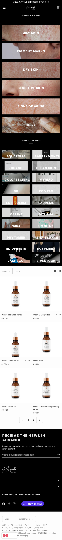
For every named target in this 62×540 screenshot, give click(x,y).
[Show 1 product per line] (54, 271)
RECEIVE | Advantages (39, 530)
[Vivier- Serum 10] (15, 385)
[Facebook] (3, 504)
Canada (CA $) (24, 519)
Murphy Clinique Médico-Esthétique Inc (20, 525)
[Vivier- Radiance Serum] (15, 294)
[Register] (57, 454)
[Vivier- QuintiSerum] (15, 339)
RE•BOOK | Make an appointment (15, 530)
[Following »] (39, 420)
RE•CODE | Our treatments (12, 528)
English (8, 519)
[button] (31, 480)
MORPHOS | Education (47, 533)
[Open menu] (6, 7)
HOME (44, 525)
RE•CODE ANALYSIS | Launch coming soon (19, 533)
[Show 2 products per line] (59, 271)
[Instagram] (14, 504)
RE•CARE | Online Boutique (36, 528)
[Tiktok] (9, 504)
